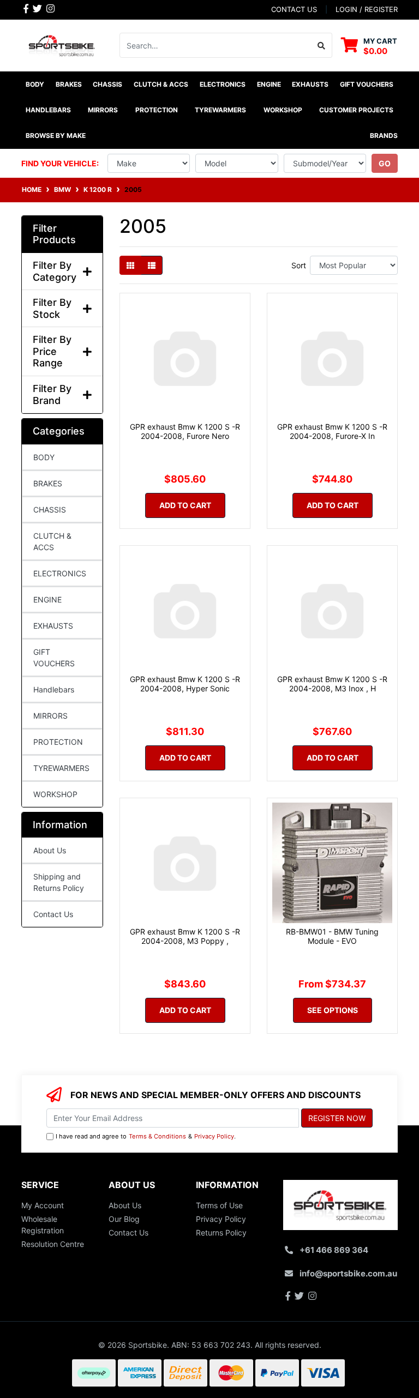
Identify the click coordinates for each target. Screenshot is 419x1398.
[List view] (152, 265)
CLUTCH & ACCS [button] (161, 84)
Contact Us (53, 914)
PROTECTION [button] (156, 110)
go (385, 163)
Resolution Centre (52, 1244)
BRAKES (47, 483)
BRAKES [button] (69, 84)
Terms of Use (219, 1205)
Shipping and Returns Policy (58, 882)
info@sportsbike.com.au (348, 1273)
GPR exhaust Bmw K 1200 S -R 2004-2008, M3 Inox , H (332, 683)
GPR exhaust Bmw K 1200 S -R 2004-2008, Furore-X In (332, 431)
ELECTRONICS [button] (223, 84)
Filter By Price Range (52, 351)
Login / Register (367, 9)
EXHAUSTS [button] (310, 84)
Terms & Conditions (157, 1136)
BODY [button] (35, 84)
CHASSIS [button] (107, 84)
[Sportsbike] (62, 44)
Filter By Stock (52, 308)
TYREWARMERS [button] (220, 110)
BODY (44, 457)
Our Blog (124, 1219)
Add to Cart (185, 505)
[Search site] (321, 45)
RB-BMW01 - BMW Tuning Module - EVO (332, 936)
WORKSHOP (55, 794)
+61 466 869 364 (334, 1250)
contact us (294, 9)
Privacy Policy (214, 1136)
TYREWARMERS (61, 768)
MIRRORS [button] (103, 110)
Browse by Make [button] (56, 135)
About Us (49, 850)
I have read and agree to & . (146, 1136)
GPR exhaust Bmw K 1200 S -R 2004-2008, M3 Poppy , (185, 936)
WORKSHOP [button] (283, 110)
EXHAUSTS (53, 625)
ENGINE (47, 599)
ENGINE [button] (269, 84)
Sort (298, 265)
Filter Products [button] (54, 234)
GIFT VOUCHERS (366, 84)
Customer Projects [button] (356, 110)
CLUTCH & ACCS (52, 541)
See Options (332, 1010)
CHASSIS (49, 509)
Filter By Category (54, 271)
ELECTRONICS (59, 573)
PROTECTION (58, 741)
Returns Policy (221, 1232)
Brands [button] (384, 135)
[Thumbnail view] (130, 265)
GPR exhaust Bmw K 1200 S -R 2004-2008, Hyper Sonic (185, 683)
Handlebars (53, 689)
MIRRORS (50, 715)
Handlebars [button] (48, 110)
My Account (42, 1205)
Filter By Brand (52, 394)
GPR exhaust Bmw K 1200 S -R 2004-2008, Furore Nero (185, 431)
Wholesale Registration (42, 1224)
